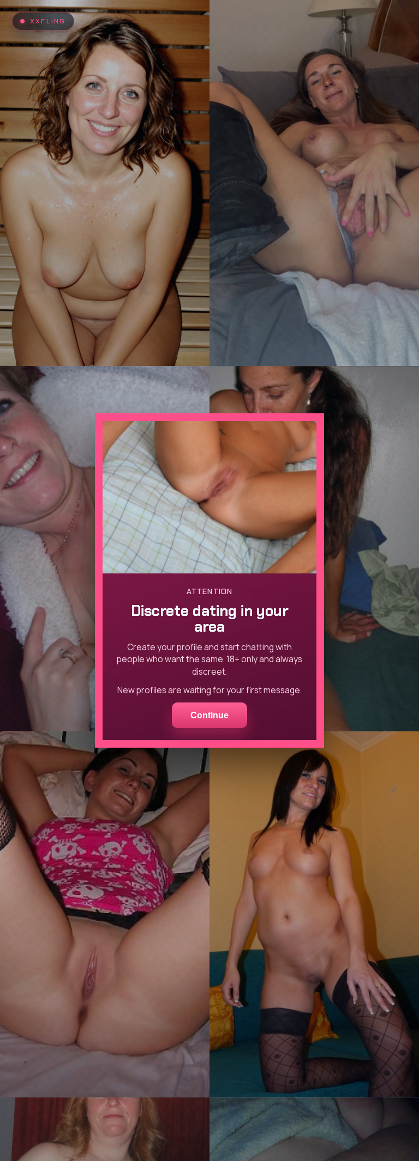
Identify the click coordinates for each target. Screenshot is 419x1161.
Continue (209, 715)
